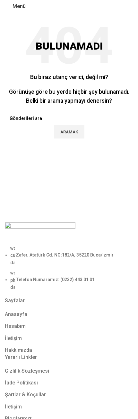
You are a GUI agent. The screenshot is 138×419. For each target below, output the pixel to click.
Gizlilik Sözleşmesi (27, 371)
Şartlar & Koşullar (25, 394)
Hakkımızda (18, 350)
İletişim (13, 338)
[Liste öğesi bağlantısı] (69, 268)
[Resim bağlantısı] (40, 233)
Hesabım (15, 326)
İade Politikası (21, 383)
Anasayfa (16, 314)
